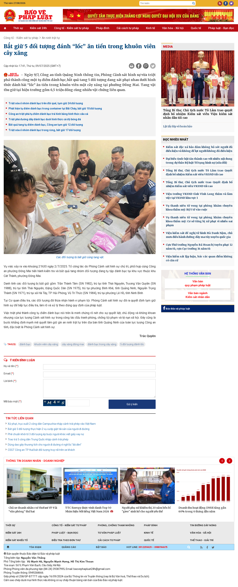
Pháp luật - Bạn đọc (221, 28)
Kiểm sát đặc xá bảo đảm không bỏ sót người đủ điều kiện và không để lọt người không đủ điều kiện (199, 149)
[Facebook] (138, 66)
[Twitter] (153, 66)
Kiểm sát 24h (38, 28)
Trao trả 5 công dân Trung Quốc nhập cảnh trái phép (38, 439)
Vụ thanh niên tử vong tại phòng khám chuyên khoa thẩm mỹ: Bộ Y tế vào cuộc (199, 207)
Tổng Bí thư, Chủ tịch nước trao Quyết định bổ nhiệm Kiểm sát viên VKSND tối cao (199, 184)
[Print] (131, 66)
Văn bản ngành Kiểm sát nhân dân (198, 295)
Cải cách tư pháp (128, 28)
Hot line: (146, 547)
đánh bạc (25, 344)
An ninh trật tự (51, 38)
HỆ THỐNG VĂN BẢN (197, 273)
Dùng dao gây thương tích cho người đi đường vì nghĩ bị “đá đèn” (44, 444)
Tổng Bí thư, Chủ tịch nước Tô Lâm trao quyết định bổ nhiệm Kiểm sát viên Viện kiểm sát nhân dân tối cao (197, 114)
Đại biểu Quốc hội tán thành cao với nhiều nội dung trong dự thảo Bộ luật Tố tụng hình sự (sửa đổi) (199, 160)
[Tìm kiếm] (193, 3)
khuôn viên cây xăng (46, 344)
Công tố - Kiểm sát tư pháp (71, 28)
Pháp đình (102, 28)
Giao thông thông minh (41, 585)
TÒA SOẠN (35, 547)
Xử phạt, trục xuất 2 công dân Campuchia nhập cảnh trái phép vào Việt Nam (52, 423)
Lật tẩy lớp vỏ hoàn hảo (177, 126)
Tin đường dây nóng (203, 525)
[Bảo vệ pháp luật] (30, 15)
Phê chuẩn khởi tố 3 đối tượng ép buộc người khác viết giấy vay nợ (46, 434)
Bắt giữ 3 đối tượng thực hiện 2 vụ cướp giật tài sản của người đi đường (48, 429)
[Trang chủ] (8, 547)
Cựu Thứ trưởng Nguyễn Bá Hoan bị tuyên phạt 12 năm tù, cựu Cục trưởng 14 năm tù (199, 246)
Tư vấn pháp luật (109, 532)
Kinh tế (150, 28)
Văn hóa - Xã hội (173, 28)
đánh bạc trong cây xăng (102, 344)
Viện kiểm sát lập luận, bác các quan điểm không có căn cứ (199, 258)
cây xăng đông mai (73, 344)
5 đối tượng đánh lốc (132, 344)
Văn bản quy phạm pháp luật (197, 283)
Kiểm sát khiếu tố (17, 540)
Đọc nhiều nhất (175, 139)
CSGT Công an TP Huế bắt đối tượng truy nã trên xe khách (41, 449)
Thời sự (18, 28)
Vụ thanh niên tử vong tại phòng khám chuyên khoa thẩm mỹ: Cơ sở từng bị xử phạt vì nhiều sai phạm (199, 221)
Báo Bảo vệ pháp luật (177, 308)
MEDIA (168, 46)
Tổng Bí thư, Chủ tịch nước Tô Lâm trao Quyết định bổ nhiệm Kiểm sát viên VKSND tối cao (199, 172)
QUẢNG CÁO (69, 547)
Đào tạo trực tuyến (96, 585)
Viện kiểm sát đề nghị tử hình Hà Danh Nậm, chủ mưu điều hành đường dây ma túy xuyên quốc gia (199, 235)
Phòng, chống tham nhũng (116, 525)
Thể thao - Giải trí (201, 540)
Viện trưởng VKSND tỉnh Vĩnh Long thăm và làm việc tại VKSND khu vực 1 (199, 196)
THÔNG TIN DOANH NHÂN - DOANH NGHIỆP (35, 460)
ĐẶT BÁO (101, 547)
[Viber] (146, 66)
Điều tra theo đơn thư (66, 540)
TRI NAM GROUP (15, 585)
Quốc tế (196, 28)
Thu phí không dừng (69, 585)
